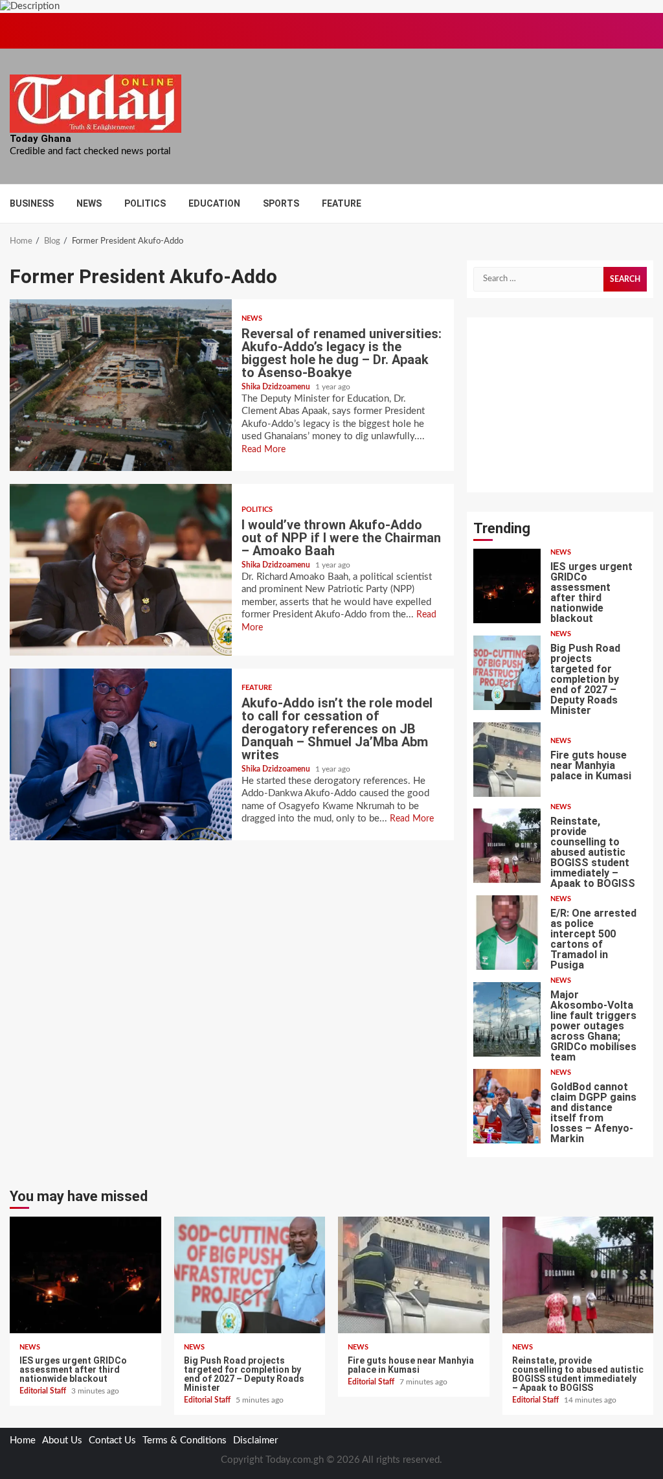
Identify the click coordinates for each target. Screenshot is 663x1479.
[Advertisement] (560, 405)
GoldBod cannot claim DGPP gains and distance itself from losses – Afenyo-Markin (507, 1106)
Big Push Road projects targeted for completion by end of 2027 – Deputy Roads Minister (507, 673)
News (89, 203)
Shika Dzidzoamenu (277, 387)
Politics (145, 203)
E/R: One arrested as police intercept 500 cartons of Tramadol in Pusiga (507, 932)
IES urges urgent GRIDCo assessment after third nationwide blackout (507, 586)
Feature (341, 203)
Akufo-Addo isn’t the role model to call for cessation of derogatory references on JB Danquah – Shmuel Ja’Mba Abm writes (121, 754)
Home (23, 1440)
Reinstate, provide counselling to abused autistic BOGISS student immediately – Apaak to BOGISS (507, 845)
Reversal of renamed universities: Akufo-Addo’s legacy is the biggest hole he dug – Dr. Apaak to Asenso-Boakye (121, 385)
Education (214, 203)
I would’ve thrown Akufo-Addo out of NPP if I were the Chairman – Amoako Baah (121, 570)
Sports (281, 203)
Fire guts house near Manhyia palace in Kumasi (507, 759)
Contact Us (112, 1440)
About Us (62, 1440)
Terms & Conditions (184, 1440)
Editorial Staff (43, 1391)
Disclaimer (255, 1440)
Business (32, 203)
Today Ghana (40, 138)
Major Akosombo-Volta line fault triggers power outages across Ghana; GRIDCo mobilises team (507, 1019)
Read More (264, 449)
